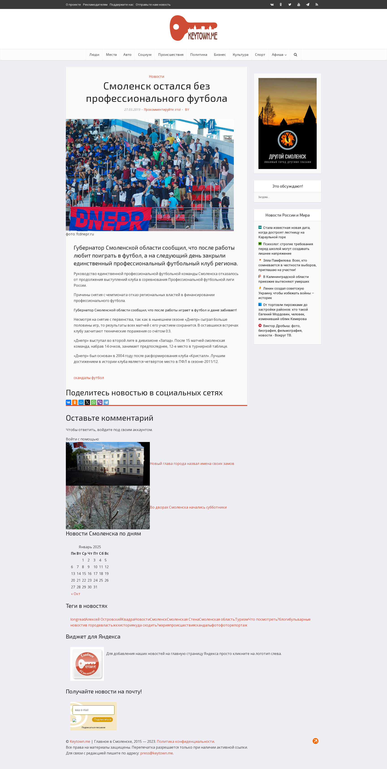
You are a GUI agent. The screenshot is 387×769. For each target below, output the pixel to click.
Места (111, 54)
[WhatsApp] (93, 402)
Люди (94, 54)
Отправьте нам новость (153, 4)
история (126, 625)
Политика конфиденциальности (185, 741)
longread (78, 619)
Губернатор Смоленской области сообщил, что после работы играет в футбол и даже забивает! (155, 310)
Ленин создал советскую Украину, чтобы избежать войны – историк (286, 293)
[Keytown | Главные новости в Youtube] (298, 4)
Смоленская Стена (183, 619)
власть (107, 625)
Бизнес (220, 54)
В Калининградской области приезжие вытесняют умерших (283, 279)
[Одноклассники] (74, 402)
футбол (97, 377)
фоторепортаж (234, 625)
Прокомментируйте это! (162, 109)
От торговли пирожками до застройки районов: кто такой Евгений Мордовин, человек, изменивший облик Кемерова (283, 311)
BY (187, 109)
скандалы (82, 377)
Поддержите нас (121, 4)
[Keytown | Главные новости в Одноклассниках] (280, 4)
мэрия (164, 625)
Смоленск (158, 619)
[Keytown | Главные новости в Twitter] (289, 4)
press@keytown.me (156, 753)
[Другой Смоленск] (287, 123)
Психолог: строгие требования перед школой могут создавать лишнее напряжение (285, 249)
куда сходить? (146, 625)
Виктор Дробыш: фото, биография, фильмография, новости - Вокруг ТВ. (280, 330)
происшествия (182, 625)
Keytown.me (80, 741)
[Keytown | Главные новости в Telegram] (307, 4)
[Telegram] (106, 402)
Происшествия (170, 54)
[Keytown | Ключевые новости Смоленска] (193, 28)
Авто (127, 54)
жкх (116, 625)
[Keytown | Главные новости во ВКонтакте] (271, 4)
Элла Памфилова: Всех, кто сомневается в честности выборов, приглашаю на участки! (287, 265)
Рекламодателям (95, 4)
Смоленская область (217, 619)
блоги (284, 619)
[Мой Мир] (81, 402)
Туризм (241, 619)
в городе (93, 625)
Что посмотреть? (263, 619)
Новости (156, 76)
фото (216, 625)
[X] (87, 402)
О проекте (73, 4)
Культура (240, 54)
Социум (144, 54)
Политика (198, 54)
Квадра (128, 619)
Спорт (260, 54)
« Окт (75, 593)
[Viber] (100, 402)
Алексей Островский (104, 619)
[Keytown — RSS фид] (316, 4)
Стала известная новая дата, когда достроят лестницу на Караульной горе (284, 232)
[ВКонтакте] (68, 402)
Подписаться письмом (93, 727)
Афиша (277, 54)
